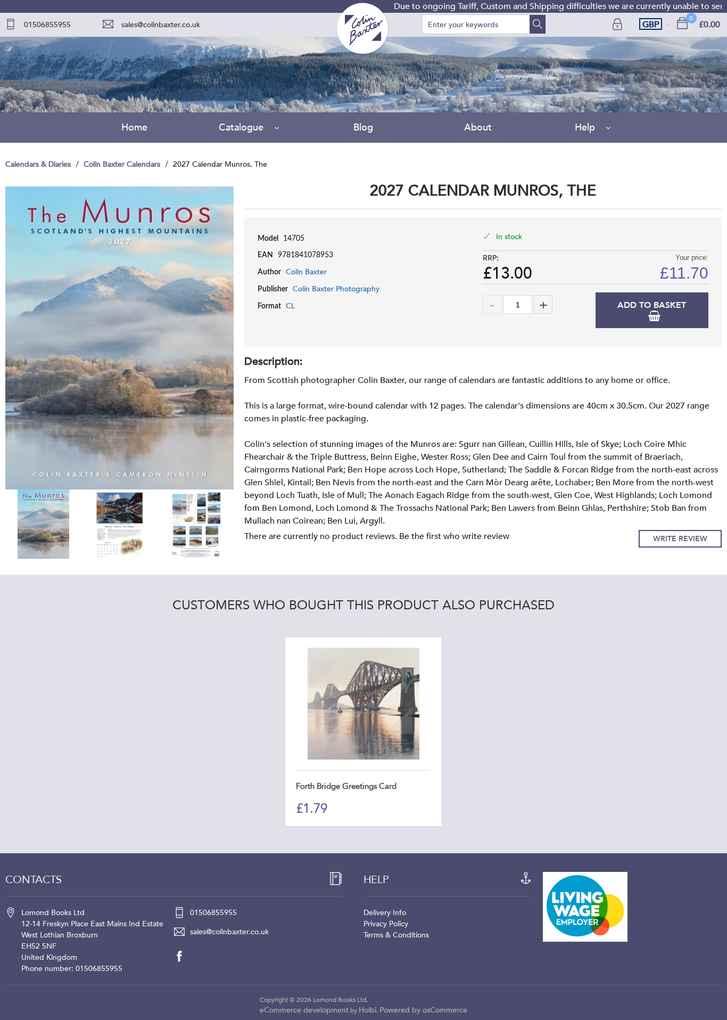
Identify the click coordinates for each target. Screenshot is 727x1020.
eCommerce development (304, 1010)
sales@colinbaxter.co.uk (160, 25)
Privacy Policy (385, 924)
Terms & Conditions (396, 935)
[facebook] (184, 956)
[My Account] (618, 24)
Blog (363, 127)
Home (134, 127)
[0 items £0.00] (682, 23)
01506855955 (47, 25)
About (478, 127)
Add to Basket (651, 305)
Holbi (367, 1010)
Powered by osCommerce (423, 1010)
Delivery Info (384, 913)
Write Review (680, 539)
